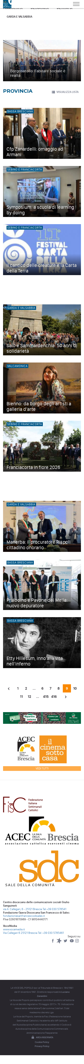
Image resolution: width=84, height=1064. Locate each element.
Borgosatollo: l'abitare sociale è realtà (37, 73)
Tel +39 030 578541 (54, 909)
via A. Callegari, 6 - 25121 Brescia (22, 909)
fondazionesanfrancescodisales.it (24, 916)
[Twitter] (66, 942)
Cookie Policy (42, 1042)
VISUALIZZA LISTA (67, 92)
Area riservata (44, 1037)
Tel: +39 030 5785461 (51, 933)
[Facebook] (53, 942)
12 (29, 696)
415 (46, 696)
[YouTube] (72, 942)
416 (54, 696)
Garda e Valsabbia (19, 16)
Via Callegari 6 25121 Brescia (20, 933)
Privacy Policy (42, 1046)
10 (75, 688)
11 (21, 696)
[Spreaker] (59, 942)
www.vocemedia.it (14, 929)
